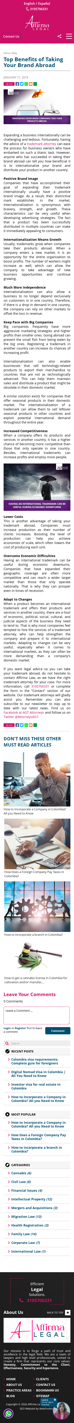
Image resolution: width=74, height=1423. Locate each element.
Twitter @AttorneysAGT (21, 717)
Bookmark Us (47, 1390)
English (29, 3)
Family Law (23, 1234)
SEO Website (27, 1408)
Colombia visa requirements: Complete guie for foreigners (34, 1061)
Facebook (17, 84)
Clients (42, 1379)
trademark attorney (41, 144)
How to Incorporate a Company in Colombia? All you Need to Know (38, 1099)
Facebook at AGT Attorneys (24, 712)
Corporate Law (25, 1242)
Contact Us (11, 36)
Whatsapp (26, 84)
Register (20, 1028)
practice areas (18, 1390)
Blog (14, 53)
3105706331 (39, 9)
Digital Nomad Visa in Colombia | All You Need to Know (38, 1074)
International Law (28, 1251)
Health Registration (29, 1225)
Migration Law (26, 1216)
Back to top (55, 1312)
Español (44, 3)
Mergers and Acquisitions (34, 1208)
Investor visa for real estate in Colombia (36, 1086)
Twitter (22, 84)
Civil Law (21, 1182)
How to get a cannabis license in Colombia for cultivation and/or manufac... (35, 980)
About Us (14, 1385)
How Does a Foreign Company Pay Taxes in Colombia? (38, 1137)
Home (7, 53)
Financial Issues (26, 1190)
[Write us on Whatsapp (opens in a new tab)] (8, 1413)
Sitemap (42, 1396)
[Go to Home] (37, 22)
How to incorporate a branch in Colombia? (33, 934)
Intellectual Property (31, 1199)
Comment (58, 1031)
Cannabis (21, 1173)
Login (7, 1028)
